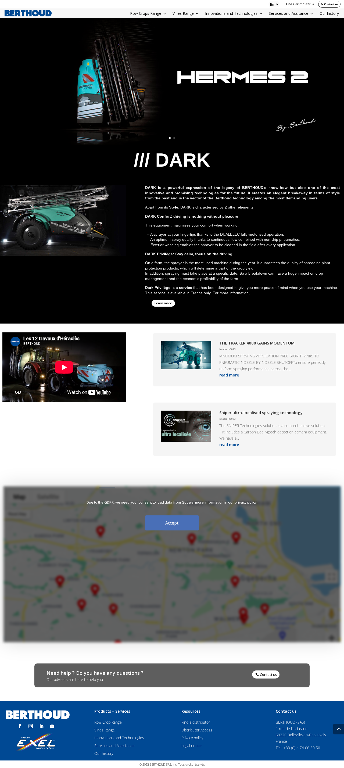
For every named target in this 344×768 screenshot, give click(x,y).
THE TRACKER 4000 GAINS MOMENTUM (257, 343)
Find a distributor (298, 4)
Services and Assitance (288, 14)
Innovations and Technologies (231, 14)
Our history (329, 14)
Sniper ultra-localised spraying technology (261, 412)
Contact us (331, 4)
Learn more (163, 303)
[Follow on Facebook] (20, 726)
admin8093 (229, 349)
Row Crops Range (145, 14)
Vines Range (183, 14)
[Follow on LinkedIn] (41, 726)
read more (229, 375)
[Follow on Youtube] (52, 726)
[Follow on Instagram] (30, 726)
